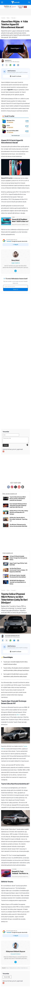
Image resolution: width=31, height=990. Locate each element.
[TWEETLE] (7, 66)
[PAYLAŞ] (3, 66)
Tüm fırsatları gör (15, 135)
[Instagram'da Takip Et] (12, 487)
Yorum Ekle (7, 977)
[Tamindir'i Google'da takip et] (15, 242)
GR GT (18, 714)
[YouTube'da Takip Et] (19, 487)
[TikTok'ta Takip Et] (22, 487)
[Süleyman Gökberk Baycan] (15, 943)
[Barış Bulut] (15, 252)
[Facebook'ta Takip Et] (8, 487)
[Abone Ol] (18, 65)
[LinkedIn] (15, 271)
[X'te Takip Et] (15, 487)
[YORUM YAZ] (14, 66)
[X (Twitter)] (15, 962)
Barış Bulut (8, 60)
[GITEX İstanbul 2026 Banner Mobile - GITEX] (15, 7)
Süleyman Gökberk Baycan (12, 635)
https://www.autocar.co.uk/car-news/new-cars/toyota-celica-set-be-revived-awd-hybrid (17, 967)
